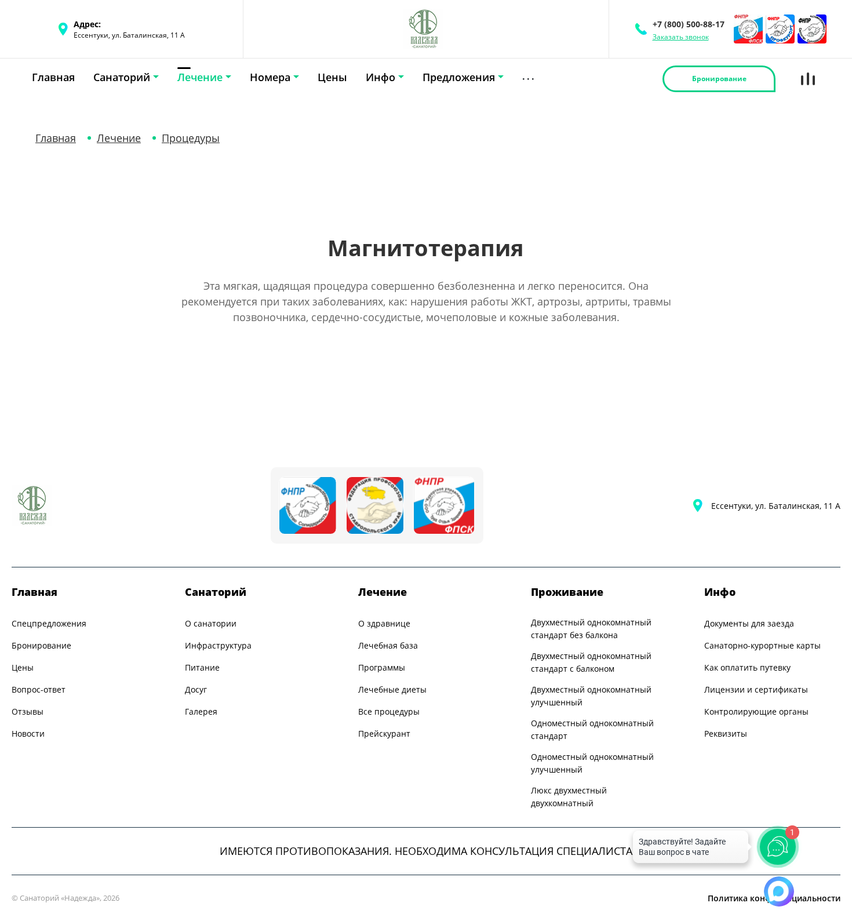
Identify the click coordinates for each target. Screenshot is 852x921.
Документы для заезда (749, 623)
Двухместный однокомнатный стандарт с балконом (591, 662)
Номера (270, 77)
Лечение (200, 77)
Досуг (196, 689)
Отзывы (27, 711)
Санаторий (121, 77)
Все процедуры (389, 711)
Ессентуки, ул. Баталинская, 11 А (775, 505)
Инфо (380, 77)
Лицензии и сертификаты (756, 689)
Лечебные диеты (392, 689)
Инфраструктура (218, 645)
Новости (28, 733)
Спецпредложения (49, 623)
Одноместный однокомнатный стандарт (592, 729)
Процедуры (191, 138)
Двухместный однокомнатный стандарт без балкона (591, 628)
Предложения (459, 77)
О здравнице (384, 623)
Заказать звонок (681, 37)
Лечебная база (388, 645)
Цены (332, 77)
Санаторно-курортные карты (762, 645)
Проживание (567, 592)
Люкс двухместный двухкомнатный (569, 797)
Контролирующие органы (756, 711)
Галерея (201, 711)
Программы (381, 667)
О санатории (210, 623)
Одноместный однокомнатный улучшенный (592, 763)
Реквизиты (725, 733)
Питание (202, 667)
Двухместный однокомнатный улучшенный (591, 696)
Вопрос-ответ (38, 689)
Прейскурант (384, 733)
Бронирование (41, 645)
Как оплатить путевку (747, 667)
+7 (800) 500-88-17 (688, 24)
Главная (53, 77)
